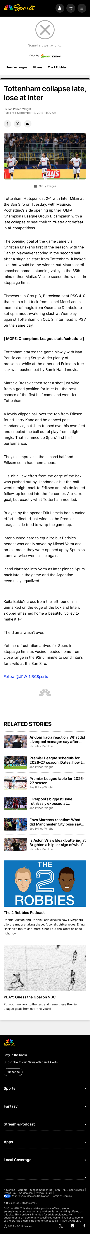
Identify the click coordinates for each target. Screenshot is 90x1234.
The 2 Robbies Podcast (24, 912)
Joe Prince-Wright (19, 109)
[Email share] (27, 124)
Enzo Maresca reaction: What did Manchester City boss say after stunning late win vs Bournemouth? (55, 822)
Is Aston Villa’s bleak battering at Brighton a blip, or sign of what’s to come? (57, 842)
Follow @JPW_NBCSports (26, 676)
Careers (22, 1189)
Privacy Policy (43, 1192)
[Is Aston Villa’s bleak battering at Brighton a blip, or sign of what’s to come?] (15, 844)
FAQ (57, 1189)
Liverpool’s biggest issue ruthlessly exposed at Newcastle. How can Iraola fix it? (57, 801)
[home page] (19, 8)
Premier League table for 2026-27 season (57, 780)
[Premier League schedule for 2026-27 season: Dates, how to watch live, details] (15, 762)
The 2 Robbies (57, 67)
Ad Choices (26, 1192)
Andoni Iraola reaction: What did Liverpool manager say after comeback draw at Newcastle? (57, 739)
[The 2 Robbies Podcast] (45, 883)
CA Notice (43, 1196)
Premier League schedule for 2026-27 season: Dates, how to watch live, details (56, 760)
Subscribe (13, 1072)
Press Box (10, 1192)
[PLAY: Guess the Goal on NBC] (45, 968)
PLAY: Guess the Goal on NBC (30, 997)
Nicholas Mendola (41, 746)
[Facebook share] (7, 124)
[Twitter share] (17, 124)
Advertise (9, 1189)
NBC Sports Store (73, 1189)
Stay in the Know (15, 1055)
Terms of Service (62, 1196)
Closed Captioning (41, 1189)
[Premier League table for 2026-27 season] (15, 782)
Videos (37, 67)
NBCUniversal (27, 1203)
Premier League (17, 67)
